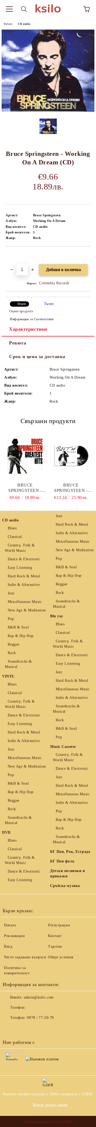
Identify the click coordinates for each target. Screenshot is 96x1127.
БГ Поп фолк (62, 861)
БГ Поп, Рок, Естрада (70, 852)
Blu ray (56, 616)
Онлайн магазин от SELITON (48, 1122)
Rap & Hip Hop (21, 636)
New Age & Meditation (27, 610)
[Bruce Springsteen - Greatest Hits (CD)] (25, 456)
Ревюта (17, 343)
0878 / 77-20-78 (40, 1018)
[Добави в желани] (86, 255)
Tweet (49, 304)
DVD (6, 832)
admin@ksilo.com (38, 997)
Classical (15, 537)
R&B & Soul (18, 627)
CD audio (24, 23)
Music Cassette (63, 747)
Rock (12, 653)
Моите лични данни (50, 1105)
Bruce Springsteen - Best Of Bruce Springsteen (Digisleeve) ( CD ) (71, 488)
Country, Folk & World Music (20, 548)
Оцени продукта (21, 311)
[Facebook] (9, 1028)
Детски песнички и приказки (67, 873)
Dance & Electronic (24, 559)
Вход (8, 946)
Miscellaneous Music (25, 602)
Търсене (55, 946)
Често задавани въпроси (25, 957)
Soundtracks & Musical (18, 664)
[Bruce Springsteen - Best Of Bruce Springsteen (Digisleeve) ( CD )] (71, 456)
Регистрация (59, 925)
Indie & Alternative (24, 585)
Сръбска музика (65, 886)
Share (21, 304)
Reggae (13, 644)
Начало (8, 23)
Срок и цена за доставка (37, 356)
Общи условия (60, 957)
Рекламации (14, 936)
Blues (12, 528)
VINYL (8, 676)
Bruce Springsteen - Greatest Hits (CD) (25, 488)
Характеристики (28, 329)
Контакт (55, 936)
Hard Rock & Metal (24, 576)
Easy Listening (20, 568)
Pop (11, 619)
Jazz (11, 593)
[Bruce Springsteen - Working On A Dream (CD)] (48, 110)
